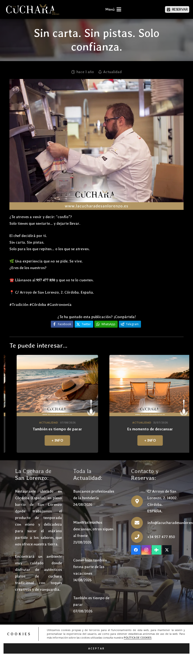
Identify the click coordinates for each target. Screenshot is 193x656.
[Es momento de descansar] (91, 385)
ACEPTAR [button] (96, 648)
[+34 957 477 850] (139, 537)
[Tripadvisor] (156, 550)
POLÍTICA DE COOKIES (138, 637)
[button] (113, 9)
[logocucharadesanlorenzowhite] (32, 9)
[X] (167, 550)
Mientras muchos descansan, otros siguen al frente (93, 529)
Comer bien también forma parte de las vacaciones (90, 567)
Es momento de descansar (91, 429)
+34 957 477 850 (161, 537)
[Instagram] (146, 550)
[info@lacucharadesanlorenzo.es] (139, 523)
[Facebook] (136, 550)
